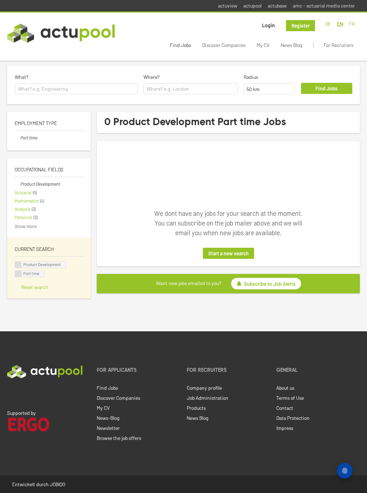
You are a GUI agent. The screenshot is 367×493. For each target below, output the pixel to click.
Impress (284, 428)
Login (268, 25)
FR (352, 24)
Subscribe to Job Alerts (270, 284)
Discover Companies (224, 45)
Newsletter (108, 428)
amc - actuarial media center (324, 6)
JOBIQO (57, 484)
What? (21, 77)
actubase (277, 6)
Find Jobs (180, 45)
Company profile (204, 388)
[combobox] (76, 89)
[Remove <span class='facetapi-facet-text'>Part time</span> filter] (18, 274)
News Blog (291, 45)
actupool (252, 6)
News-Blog (108, 418)
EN (340, 24)
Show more (26, 226)
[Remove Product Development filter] (17, 184)
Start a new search (228, 253)
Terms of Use (290, 398)
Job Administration (207, 398)
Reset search (34, 287)
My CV (263, 45)
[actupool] (61, 33)
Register (300, 26)
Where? (151, 77)
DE (328, 24)
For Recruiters (338, 45)
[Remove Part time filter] (17, 138)
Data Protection (293, 418)
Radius (251, 77)
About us (285, 388)
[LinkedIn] (11, 393)
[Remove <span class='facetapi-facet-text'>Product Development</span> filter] (18, 265)
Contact (284, 408)
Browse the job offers (119, 438)
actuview (227, 6)
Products (196, 408)
